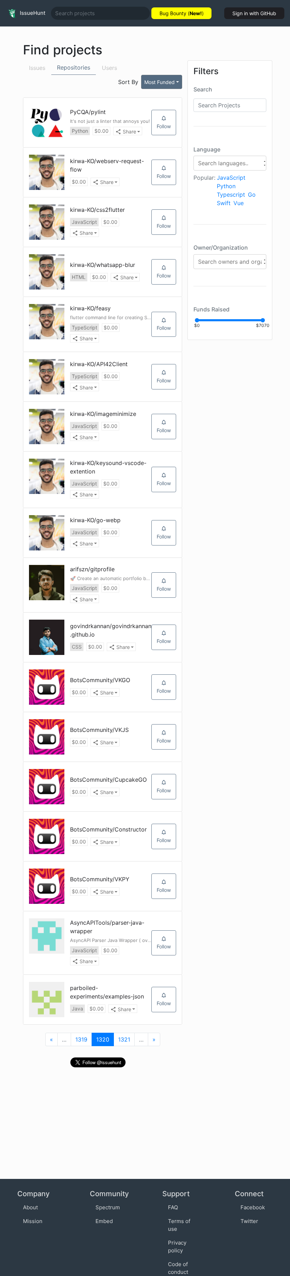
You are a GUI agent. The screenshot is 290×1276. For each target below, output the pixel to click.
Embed (104, 1221)
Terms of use (179, 1225)
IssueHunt (31, 13)
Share (129, 132)
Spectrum (107, 1207)
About (30, 1207)
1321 (124, 1039)
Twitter (249, 1221)
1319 (81, 1039)
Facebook (252, 1207)
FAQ (173, 1207)
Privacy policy (177, 1246)
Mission (32, 1221)
